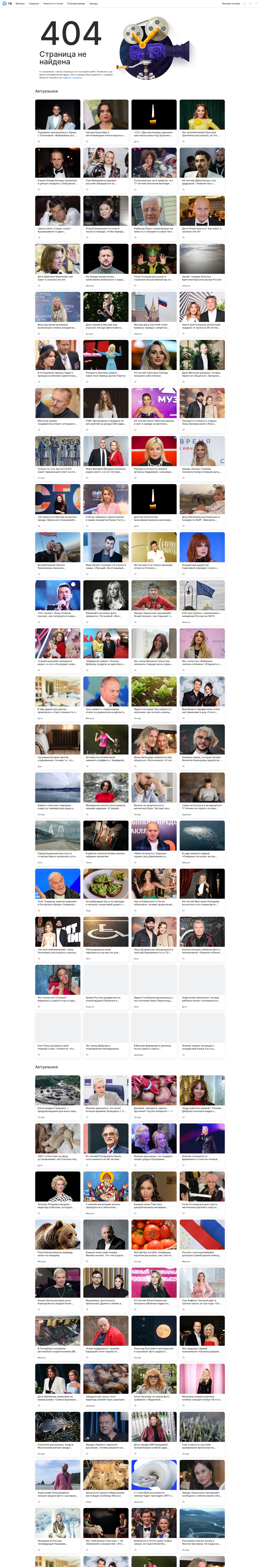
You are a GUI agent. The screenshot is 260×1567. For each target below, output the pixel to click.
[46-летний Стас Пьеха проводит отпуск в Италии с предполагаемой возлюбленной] (154, 554)
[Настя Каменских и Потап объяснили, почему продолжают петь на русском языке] (154, 891)
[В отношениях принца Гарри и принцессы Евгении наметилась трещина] (57, 362)
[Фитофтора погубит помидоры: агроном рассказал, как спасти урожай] (154, 1434)
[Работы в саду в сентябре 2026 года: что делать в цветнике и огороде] (154, 1131)
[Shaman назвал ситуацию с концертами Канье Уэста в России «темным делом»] (202, 1035)
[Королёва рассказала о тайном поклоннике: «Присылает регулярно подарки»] (57, 1131)
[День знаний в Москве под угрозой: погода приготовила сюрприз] (105, 314)
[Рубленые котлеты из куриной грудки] (57, 1227)
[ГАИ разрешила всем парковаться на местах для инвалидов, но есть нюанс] (105, 939)
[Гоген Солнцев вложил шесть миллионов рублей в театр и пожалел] (202, 1386)
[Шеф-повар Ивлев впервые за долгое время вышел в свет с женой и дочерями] (105, 1083)
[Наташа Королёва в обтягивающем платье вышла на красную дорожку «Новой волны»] (105, 122)
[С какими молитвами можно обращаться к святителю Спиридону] (105, 1386)
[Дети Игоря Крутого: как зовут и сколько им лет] (202, 218)
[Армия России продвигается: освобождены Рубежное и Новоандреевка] (105, 987)
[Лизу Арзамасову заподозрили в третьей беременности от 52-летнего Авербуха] (154, 939)
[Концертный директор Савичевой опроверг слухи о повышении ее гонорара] (202, 554)
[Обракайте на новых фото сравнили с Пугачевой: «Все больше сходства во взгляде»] (105, 602)
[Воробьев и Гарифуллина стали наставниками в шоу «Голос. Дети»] (202, 698)
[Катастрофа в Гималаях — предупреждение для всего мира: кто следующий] (57, 1290)
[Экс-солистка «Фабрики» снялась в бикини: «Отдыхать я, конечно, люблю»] (202, 650)
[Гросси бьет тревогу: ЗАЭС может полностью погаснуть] (202, 1131)
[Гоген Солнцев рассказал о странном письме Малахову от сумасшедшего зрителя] (154, 266)
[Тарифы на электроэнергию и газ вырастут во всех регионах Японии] (202, 1227)
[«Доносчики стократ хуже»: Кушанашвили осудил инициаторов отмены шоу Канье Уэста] (57, 218)
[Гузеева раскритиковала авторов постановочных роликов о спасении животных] (105, 1131)
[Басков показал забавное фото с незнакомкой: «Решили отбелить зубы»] (202, 939)
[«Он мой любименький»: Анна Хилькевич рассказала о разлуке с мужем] (57, 939)
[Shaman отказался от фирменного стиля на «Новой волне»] (202, 1338)
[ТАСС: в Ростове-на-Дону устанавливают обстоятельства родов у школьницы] (57, 1338)
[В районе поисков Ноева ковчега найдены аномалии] (105, 843)
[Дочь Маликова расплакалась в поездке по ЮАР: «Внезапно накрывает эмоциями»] (202, 506)
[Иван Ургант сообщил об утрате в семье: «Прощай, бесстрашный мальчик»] (105, 554)
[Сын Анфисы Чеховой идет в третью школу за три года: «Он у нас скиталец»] (202, 1482)
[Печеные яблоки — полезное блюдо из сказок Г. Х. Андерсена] (105, 1227)
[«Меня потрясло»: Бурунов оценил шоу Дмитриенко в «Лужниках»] (154, 843)
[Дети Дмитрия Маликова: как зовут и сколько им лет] (57, 266)
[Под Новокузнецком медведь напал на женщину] (57, 1434)
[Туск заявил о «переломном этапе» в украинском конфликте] (105, 698)
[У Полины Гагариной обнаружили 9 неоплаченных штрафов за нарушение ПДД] (154, 1083)
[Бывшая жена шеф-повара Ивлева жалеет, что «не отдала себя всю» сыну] (105, 1434)
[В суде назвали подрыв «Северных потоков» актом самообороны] (202, 843)
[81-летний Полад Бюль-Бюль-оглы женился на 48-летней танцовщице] (105, 1338)
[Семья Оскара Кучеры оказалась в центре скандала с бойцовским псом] (57, 170)
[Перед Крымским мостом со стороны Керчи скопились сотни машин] (57, 843)
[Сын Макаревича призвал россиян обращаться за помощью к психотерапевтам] (105, 170)
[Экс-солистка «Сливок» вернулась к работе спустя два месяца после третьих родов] (57, 987)
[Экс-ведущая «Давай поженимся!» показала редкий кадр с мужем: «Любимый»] (202, 1530)
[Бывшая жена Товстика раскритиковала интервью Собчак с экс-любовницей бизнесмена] (154, 1386)
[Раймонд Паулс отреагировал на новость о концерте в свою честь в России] (154, 218)
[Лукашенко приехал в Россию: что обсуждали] (57, 1083)
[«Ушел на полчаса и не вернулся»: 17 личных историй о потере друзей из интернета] (202, 795)
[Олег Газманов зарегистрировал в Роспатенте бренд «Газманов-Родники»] (57, 891)
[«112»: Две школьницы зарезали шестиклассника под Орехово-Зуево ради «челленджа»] (154, 122)
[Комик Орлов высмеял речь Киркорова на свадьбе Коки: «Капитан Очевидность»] (57, 1482)
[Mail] (4, 3)
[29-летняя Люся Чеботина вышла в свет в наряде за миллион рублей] (154, 410)
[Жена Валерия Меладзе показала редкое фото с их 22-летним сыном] (105, 458)
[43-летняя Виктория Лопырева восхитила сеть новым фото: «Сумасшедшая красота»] (202, 891)
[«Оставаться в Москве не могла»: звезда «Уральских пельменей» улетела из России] (57, 506)
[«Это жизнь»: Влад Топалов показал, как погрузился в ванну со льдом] (57, 602)
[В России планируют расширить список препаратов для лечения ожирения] (154, 1227)
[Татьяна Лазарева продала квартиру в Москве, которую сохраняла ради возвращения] (57, 1386)
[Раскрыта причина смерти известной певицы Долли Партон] (105, 362)
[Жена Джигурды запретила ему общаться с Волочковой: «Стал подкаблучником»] (154, 747)
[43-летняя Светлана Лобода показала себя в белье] (154, 362)
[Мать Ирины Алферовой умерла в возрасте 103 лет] (154, 1179)
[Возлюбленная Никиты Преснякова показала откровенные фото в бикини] (57, 554)
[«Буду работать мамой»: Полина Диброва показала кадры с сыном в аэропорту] (202, 1290)
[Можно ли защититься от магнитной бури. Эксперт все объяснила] (154, 795)
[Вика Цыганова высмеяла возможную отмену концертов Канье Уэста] (57, 314)
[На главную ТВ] (9, 3)
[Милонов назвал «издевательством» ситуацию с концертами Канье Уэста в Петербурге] (57, 410)
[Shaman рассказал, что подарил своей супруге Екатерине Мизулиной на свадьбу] (154, 1338)
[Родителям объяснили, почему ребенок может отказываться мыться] (202, 987)
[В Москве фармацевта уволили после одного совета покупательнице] (154, 1035)
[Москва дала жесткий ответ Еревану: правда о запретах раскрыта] (154, 314)
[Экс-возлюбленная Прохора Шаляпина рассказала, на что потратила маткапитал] (202, 122)
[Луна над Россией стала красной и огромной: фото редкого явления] (154, 1530)
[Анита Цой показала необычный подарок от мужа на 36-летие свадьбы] (202, 314)
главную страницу (72, 77)
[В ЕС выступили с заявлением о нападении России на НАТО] (202, 602)
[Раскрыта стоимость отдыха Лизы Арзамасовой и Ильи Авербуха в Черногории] (202, 410)
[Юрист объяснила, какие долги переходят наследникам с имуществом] (202, 1083)
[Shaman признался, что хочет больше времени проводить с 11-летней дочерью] (105, 1290)
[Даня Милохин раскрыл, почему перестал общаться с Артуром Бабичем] (202, 362)
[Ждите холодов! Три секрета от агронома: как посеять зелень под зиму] (154, 698)
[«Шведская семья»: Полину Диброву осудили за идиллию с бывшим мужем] (105, 650)
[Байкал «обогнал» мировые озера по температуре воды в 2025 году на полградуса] (57, 795)
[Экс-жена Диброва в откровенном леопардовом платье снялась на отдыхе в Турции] (105, 1035)
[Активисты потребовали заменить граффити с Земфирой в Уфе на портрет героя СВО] (105, 747)
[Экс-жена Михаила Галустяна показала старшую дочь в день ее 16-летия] (154, 650)
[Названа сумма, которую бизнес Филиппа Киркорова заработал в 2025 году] (202, 747)
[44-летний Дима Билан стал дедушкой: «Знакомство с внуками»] (202, 170)
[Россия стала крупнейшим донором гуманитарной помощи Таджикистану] (202, 1434)
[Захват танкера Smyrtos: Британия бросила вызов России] (202, 266)
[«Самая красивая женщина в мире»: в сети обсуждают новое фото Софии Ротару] (57, 650)
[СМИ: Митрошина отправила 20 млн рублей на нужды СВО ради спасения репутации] (105, 410)
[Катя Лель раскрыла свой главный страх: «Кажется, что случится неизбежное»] (57, 1035)
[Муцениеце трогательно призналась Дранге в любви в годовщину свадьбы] (105, 1482)
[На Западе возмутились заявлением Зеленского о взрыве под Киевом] (105, 266)
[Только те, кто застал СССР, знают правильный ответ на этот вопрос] (57, 458)
